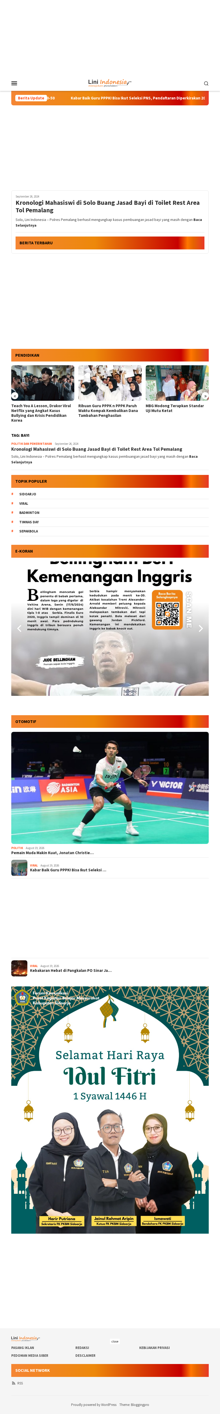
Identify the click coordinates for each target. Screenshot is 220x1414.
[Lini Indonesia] (110, 82)
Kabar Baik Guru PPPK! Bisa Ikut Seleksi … (68, 870)
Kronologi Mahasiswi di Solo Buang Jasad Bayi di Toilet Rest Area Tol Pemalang (108, 206)
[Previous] (20, 629)
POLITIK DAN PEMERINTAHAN (31, 444)
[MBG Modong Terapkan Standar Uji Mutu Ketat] (109, 383)
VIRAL (34, 865)
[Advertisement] (110, 37)
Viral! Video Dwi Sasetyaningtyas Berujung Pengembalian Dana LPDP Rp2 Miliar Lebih (176, 410)
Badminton (29, 512)
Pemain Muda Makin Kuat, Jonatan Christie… (52, 852)
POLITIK (17, 848)
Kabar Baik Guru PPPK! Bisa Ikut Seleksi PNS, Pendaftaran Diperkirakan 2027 (92, 98)
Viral (23, 503)
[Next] (200, 629)
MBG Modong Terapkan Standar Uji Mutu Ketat (107, 408)
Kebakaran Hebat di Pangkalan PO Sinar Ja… (71, 970)
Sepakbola (28, 531)
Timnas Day (29, 522)
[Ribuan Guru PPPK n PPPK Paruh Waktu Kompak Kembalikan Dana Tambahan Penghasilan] (42, 383)
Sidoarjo (27, 494)
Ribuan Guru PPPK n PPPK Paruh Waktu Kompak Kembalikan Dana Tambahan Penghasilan (41, 410)
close (114, 1341)
